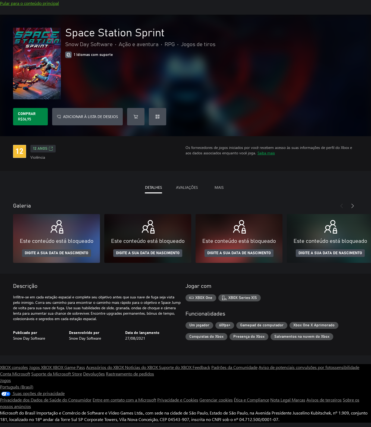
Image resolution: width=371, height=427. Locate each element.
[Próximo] (352, 206)
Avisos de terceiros (324, 400)
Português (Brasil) (16, 387)
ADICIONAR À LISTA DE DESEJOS (90, 116)
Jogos (5, 380)
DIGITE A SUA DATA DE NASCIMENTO (56, 253)
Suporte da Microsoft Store (56, 374)
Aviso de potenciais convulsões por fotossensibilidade (309, 367)
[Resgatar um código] (157, 116)
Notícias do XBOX (142, 367)
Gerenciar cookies (216, 400)
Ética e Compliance (251, 400)
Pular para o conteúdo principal (29, 3)
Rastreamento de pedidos (130, 374)
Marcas (298, 400)
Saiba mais (266, 152)
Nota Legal (281, 400)
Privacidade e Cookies (177, 400)
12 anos (40, 149)
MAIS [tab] (219, 187)
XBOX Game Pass (69, 367)
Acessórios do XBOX (105, 367)
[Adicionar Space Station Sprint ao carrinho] (135, 116)
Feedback (201, 367)
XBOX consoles (14, 367)
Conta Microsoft (15, 374)
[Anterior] (341, 206)
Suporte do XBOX (176, 367)
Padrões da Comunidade (234, 367)
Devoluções (94, 374)
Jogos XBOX (41, 367)
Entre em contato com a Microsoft (124, 400)
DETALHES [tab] (153, 187)
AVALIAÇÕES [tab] (187, 187)
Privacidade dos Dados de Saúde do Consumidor (46, 400)
